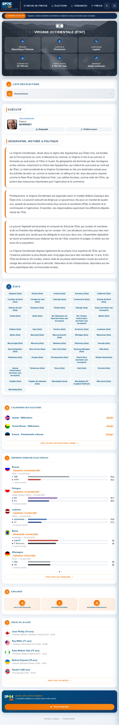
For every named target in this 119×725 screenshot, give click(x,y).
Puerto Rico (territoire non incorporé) (82, 359)
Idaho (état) (37, 316)
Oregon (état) (37, 357)
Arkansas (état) (82, 294)
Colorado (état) (59, 299)
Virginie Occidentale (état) (37, 382)
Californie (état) (104, 294)
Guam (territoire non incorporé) (104, 309)
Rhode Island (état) (104, 357)
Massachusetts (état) (59, 336)
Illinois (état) (104, 316)
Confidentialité (68, 719)
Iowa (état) (37, 329)
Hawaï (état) (15, 316)
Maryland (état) (37, 335)
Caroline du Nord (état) (15, 300)
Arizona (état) (59, 294)
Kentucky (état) (81, 329)
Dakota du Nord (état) (104, 300)
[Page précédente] (107, 6)
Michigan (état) (81, 335)
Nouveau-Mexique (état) (82, 350)
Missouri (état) (37, 343)
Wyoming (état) (15, 389)
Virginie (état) (15, 381)
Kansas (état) (59, 329)
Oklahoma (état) (15, 357)
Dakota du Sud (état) (15, 309)
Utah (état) (81, 368)
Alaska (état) (37, 294)
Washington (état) (59, 381)
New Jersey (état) (37, 349)
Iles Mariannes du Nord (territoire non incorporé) (59, 318)
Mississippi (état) (15, 343)
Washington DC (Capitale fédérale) (82, 382)
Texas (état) (59, 368)
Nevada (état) (104, 343)
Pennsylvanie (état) (59, 357)
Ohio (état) (103, 349)
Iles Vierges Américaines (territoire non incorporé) (82, 319)
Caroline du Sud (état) (37, 300)
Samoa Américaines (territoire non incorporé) (15, 372)
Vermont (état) (104, 368)
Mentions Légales (51, 719)
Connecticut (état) (82, 299)
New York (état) (59, 349)
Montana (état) (59, 343)
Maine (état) (15, 335)
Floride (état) (59, 308)
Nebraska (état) (82, 343)
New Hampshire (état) (15, 350)
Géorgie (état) (82, 308)
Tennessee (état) (37, 368)
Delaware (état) (37, 308)
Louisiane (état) (104, 329)
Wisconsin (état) (104, 381)
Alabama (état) (15, 294)
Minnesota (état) (104, 335)
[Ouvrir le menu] (114, 6)
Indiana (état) (15, 329)
